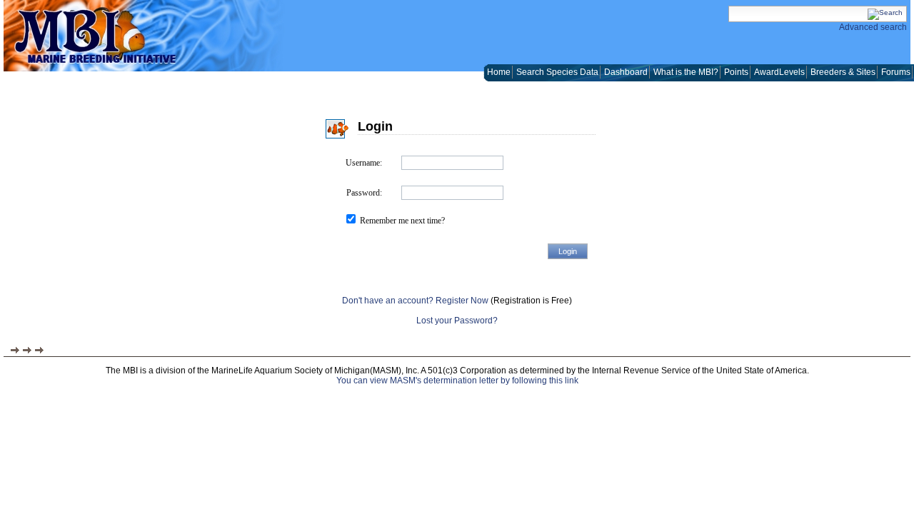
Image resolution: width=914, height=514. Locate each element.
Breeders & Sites (842, 72)
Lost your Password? (457, 321)
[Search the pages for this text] (885, 12)
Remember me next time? (402, 221)
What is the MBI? (685, 72)
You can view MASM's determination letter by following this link (457, 381)
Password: (364, 193)
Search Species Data (557, 72)
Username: (364, 163)
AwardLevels (779, 72)
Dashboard (626, 72)
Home (499, 72)
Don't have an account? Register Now (415, 301)
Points (736, 72)
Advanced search (873, 27)
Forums (895, 72)
